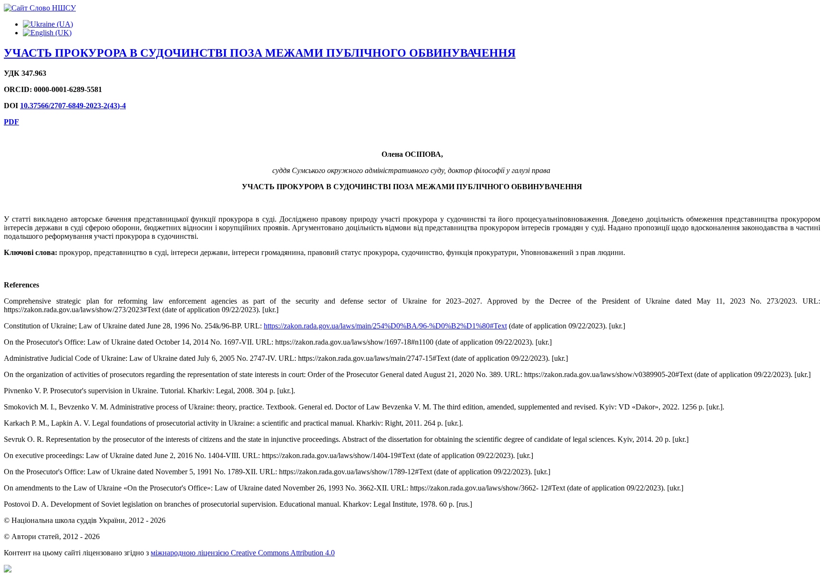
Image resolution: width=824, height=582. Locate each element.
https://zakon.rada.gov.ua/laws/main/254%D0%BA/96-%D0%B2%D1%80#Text (385, 326)
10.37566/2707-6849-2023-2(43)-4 (73, 106)
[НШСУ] (40, 8)
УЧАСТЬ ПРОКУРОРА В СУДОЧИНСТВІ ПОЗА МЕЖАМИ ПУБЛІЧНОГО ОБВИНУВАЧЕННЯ (259, 53)
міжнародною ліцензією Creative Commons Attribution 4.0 (243, 553)
